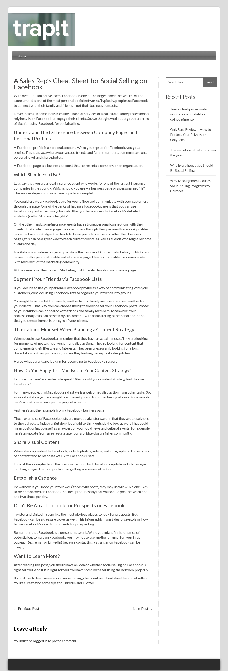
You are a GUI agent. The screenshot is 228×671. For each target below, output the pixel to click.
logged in (40, 641)
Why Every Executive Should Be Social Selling (191, 167)
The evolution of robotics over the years (193, 152)
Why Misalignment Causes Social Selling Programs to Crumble (190, 185)
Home (22, 56)
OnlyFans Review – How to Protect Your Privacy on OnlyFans (190, 134)
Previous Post (26, 608)
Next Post (143, 608)
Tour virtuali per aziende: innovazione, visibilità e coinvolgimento (189, 114)
